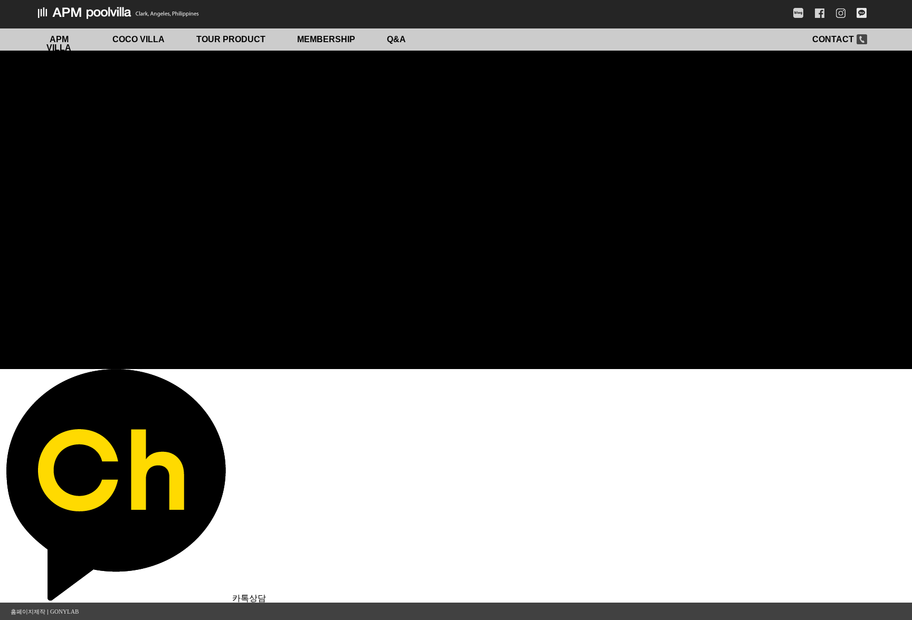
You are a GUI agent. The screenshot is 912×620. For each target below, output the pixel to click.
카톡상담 (249, 598)
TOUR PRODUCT (230, 39)
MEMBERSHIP (326, 39)
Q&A (396, 39)
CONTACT (833, 39)
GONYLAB (64, 611)
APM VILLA (58, 43)
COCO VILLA (138, 39)
